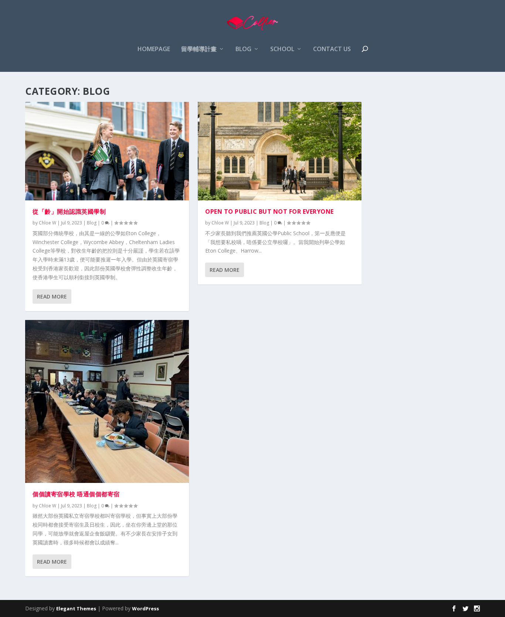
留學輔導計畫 (199, 49)
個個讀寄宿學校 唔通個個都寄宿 (76, 494)
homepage (154, 49)
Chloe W (47, 223)
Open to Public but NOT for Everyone (269, 211)
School (282, 49)
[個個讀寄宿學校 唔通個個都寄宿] (107, 401)
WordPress (145, 608)
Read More (52, 296)
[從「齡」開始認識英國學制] (107, 151)
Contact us (332, 49)
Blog (91, 223)
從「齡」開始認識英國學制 (69, 211)
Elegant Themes (76, 608)
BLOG (243, 49)
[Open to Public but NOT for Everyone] (280, 151)
